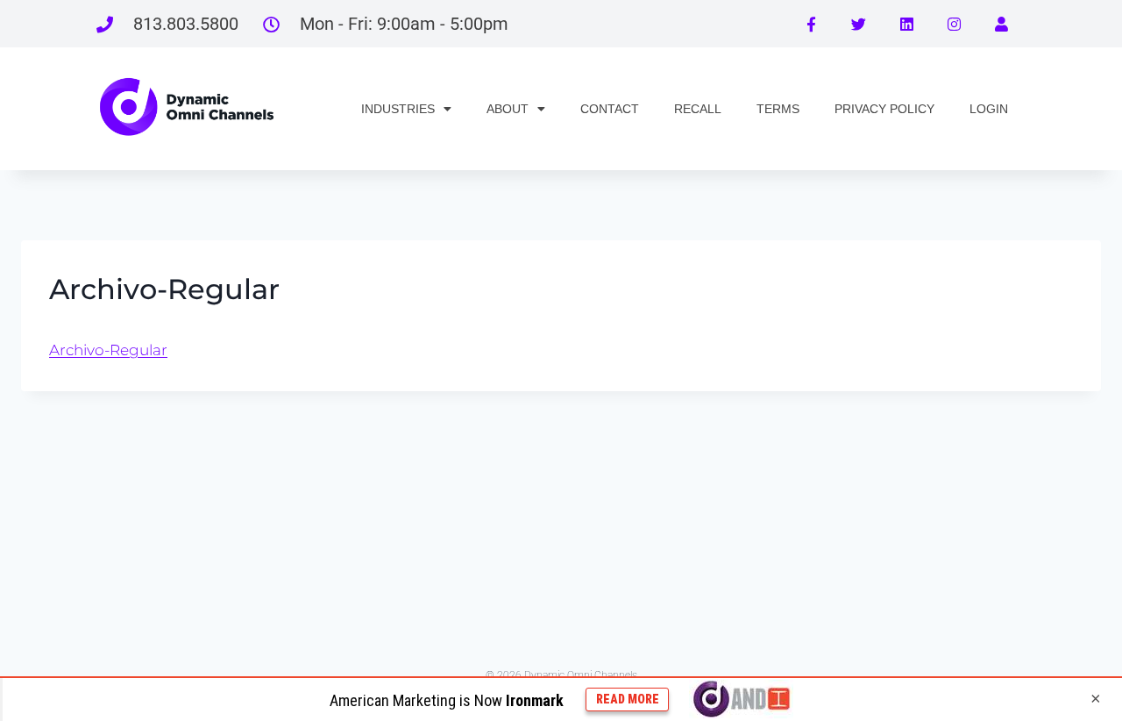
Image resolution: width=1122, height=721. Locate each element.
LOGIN (988, 109)
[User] (1002, 23)
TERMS (777, 109)
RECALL (697, 109)
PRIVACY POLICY (884, 109)
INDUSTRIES (398, 109)
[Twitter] (858, 23)
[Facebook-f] (810, 23)
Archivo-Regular (108, 350)
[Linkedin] (906, 23)
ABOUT (507, 109)
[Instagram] (953, 23)
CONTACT (609, 109)
